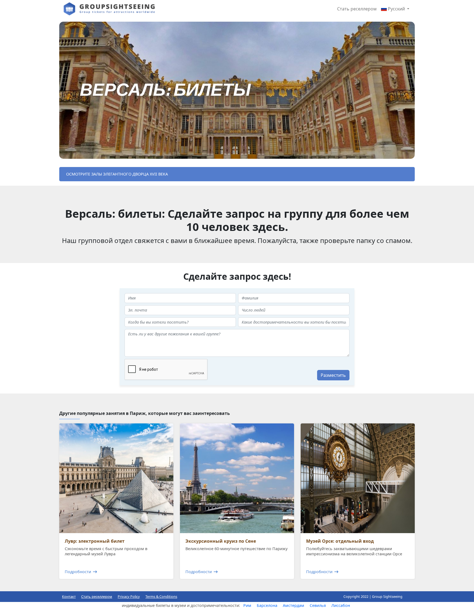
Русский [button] (396, 9)
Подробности (78, 571)
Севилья (318, 605)
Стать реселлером (357, 9)
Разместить (333, 375)
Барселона (267, 605)
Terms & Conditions (161, 596)
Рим (247, 605)
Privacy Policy (129, 596)
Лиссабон (340, 605)
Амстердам (293, 605)
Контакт (69, 596)
